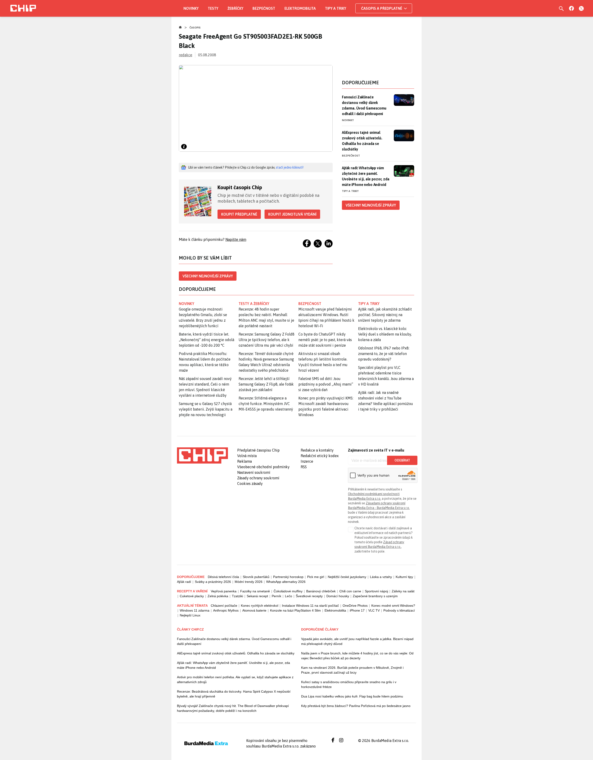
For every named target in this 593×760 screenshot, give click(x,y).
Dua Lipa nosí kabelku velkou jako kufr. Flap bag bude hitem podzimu (352, 696)
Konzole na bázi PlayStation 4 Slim (295, 610)
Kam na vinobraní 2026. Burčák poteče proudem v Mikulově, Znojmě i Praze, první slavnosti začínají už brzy (352, 670)
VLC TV (374, 610)
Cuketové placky (192, 596)
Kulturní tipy (404, 577)
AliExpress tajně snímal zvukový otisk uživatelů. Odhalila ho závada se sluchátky (362, 140)
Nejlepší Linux (190, 615)
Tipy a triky (335, 8)
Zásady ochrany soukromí (258, 478)
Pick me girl (315, 577)
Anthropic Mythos (226, 610)
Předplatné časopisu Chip (258, 450)
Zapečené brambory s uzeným (375, 596)
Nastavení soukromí (253, 472)
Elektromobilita (300, 8)
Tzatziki (237, 596)
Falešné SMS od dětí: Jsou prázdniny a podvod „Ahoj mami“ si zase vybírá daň (325, 384)
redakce (185, 55)
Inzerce (307, 461)
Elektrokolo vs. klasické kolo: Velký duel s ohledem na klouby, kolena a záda (385, 334)
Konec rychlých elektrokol (259, 605)
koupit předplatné (239, 214)
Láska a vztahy (381, 577)
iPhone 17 (357, 610)
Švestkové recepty (309, 596)
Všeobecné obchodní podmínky (263, 467)
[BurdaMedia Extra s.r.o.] (202, 455)
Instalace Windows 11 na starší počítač (310, 605)
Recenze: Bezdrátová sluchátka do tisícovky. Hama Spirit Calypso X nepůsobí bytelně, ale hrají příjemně (233, 694)
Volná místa (247, 456)
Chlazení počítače (224, 605)
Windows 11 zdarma (194, 610)
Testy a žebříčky (254, 303)
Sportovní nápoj (376, 591)
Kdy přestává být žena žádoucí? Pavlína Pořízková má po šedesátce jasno (355, 706)
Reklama (244, 461)
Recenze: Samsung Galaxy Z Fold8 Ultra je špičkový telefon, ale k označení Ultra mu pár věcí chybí (266, 339)
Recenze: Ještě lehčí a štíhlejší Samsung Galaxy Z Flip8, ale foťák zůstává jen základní (266, 384)
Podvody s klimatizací (399, 610)
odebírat (402, 460)
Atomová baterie (254, 610)
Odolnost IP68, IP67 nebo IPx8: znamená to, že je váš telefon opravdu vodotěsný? (383, 353)
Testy (213, 8)
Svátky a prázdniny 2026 (213, 582)
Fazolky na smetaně (255, 591)
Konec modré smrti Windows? (393, 605)
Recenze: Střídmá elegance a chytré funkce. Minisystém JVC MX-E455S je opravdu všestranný (266, 403)
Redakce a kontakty (317, 450)
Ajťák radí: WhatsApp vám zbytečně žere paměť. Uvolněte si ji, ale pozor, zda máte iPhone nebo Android (365, 176)
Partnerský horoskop (288, 577)
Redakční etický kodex (320, 456)
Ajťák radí (184, 582)
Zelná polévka (218, 596)
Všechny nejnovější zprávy (208, 276)
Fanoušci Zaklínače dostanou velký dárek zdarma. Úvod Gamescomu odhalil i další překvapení (364, 105)
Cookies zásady (250, 483)
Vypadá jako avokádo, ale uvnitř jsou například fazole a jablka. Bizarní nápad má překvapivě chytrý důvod (357, 641)
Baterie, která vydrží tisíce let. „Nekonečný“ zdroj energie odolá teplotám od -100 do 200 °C (206, 339)
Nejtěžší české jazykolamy (347, 577)
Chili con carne (350, 591)
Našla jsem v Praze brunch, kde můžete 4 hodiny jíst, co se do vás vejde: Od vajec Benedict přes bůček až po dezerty (357, 655)
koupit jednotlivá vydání (292, 214)
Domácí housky (337, 596)
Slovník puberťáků (256, 577)
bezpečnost (309, 303)
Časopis (195, 27)
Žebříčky (235, 8)
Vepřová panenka (224, 591)
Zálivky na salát (403, 591)
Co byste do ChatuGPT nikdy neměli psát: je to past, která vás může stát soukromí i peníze (325, 339)
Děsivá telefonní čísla (223, 577)
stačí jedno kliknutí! (289, 167)
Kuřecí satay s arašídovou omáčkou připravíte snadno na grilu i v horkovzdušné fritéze (348, 684)
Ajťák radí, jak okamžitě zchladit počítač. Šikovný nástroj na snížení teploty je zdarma (385, 314)
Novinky (191, 8)
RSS (304, 467)
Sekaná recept (257, 596)
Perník (276, 596)
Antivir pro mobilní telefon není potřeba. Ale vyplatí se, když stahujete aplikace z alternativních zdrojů (235, 679)
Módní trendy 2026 (248, 582)
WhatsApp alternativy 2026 (286, 582)
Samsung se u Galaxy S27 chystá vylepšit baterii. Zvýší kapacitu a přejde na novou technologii (205, 409)
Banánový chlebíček (321, 591)
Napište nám (235, 239)
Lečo (288, 596)
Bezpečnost (263, 8)
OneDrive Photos (355, 605)
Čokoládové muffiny (288, 591)
